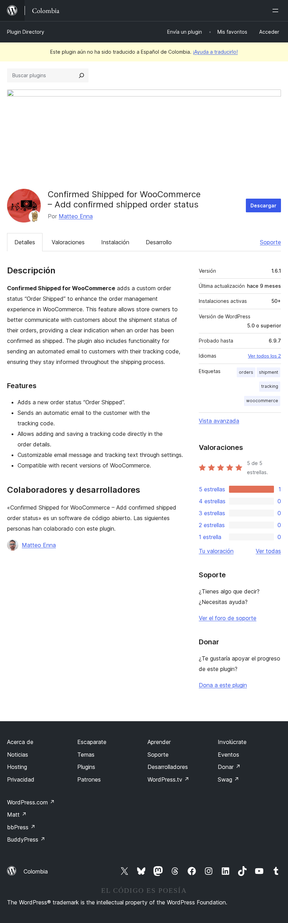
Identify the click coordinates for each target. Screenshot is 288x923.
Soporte (270, 242)
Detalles (24, 242)
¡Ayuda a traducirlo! (215, 52)
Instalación (115, 242)
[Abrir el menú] (277, 10)
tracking (269, 386)
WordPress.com (31, 802)
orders (246, 372)
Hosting (17, 766)
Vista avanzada (219, 420)
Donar (229, 766)
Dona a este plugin (223, 685)
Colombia (36, 871)
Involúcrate (232, 741)
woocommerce (262, 400)
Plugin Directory (25, 32)
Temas (85, 754)
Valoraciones (68, 242)
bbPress (21, 827)
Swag (228, 779)
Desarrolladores (168, 766)
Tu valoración (216, 551)
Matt (17, 814)
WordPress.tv (168, 779)
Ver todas (268, 551)
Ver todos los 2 (264, 356)
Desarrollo (159, 242)
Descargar (263, 205)
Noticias (17, 754)
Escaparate (91, 741)
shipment (268, 372)
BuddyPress (26, 839)
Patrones (89, 779)
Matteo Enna (76, 216)
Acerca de (20, 741)
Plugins (86, 766)
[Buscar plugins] (81, 75)
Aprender (159, 741)
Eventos (228, 754)
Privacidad (20, 779)
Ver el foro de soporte (227, 618)
